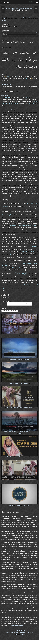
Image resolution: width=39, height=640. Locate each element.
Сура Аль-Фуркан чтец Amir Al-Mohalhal (19, 383)
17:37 (3, 217)
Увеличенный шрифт (10, 26)
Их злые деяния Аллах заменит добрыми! (19, 359)
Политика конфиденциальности (23, 633)
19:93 (29, 148)
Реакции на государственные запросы (16, 633)
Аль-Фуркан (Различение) (19, 8)
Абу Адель (4, 95)
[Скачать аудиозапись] (36, 32)
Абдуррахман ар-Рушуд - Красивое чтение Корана (19, 481)
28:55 (6, 290)
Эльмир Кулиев (6, 84)
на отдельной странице (15, 626)
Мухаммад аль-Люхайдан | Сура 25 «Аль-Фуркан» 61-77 (19, 407)
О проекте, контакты (19, 630)
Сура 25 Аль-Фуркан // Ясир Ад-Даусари (19, 505)
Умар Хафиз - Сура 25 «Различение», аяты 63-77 (19, 456)
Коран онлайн (6, 2)
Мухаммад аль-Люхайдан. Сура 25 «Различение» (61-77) (19, 335)
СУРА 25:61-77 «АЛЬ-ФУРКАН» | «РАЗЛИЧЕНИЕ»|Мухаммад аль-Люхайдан (19, 432)
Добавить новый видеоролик (10, 310)
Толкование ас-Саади (8, 110)
